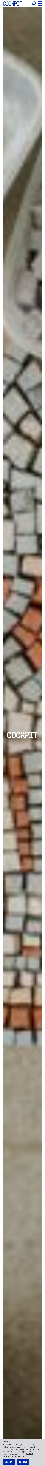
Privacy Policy (20, 736)
